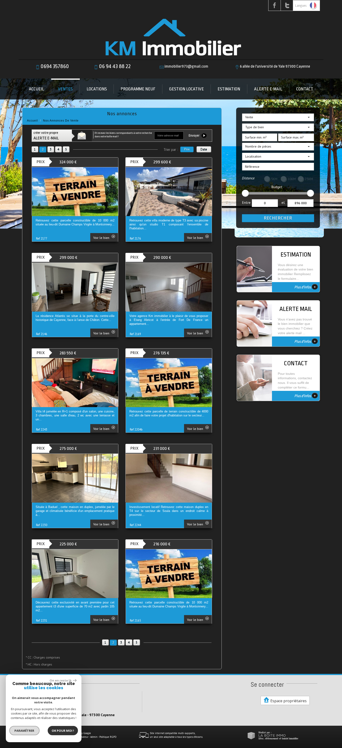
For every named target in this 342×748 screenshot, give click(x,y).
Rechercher (278, 218)
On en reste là (61, 680)
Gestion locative (186, 89)
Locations (97, 89)
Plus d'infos (305, 287)
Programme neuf (138, 89)
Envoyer (194, 136)
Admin (93, 736)
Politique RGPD (108, 736)
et (283, 202)
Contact (304, 89)
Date (204, 149)
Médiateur (82, 736)
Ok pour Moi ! (63, 730)
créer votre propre (46, 135)
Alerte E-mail (268, 89)
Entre (246, 202)
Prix (187, 149)
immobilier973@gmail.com (186, 66)
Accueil (36, 89)
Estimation (229, 89)
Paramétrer (24, 730)
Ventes (65, 89)
